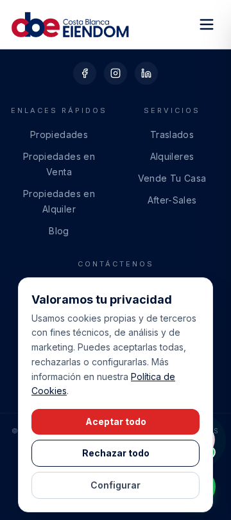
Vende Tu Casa (172, 178)
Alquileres (172, 156)
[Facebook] (84, 73)
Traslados (172, 134)
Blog (59, 230)
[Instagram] (115, 73)
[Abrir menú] (207, 24)
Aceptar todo (115, 421)
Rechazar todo (116, 452)
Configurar (115, 485)
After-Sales (172, 200)
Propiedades (59, 134)
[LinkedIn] (146, 73)
